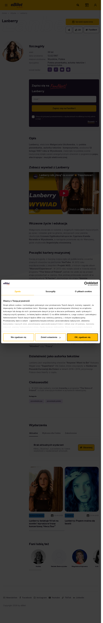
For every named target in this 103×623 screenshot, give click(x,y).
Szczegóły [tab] (50, 291)
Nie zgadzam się (18, 337)
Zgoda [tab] (18, 291)
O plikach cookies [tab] (83, 291)
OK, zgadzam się (82, 337)
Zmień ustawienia (49, 337)
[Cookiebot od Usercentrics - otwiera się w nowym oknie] (86, 284)
